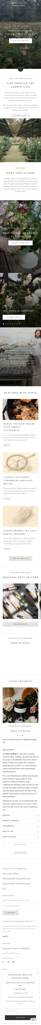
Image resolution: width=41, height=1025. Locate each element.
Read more (6, 445)
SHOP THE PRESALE (20, 41)
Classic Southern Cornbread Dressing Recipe (18, 480)
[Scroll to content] (20, 68)
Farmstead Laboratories (23, 878)
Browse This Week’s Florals (20, 243)
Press (4, 888)
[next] (35, 36)
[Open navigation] (3, 4)
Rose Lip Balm (20, 731)
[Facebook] (3, 962)
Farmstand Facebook (9, 883)
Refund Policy (25, 948)
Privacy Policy (7, 948)
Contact (9, 873)
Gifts (4, 878)
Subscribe (20, 1017)
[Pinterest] (13, 962)
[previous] (5, 36)
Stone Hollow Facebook (23, 883)
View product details (20, 852)
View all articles (20, 558)
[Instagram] (8, 962)
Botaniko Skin (11, 878)
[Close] (37, 973)
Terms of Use (16, 948)
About (5, 873)
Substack (16, 873)
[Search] (34, 4)
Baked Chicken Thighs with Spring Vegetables (19, 427)
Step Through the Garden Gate (20, 115)
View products (20, 624)
